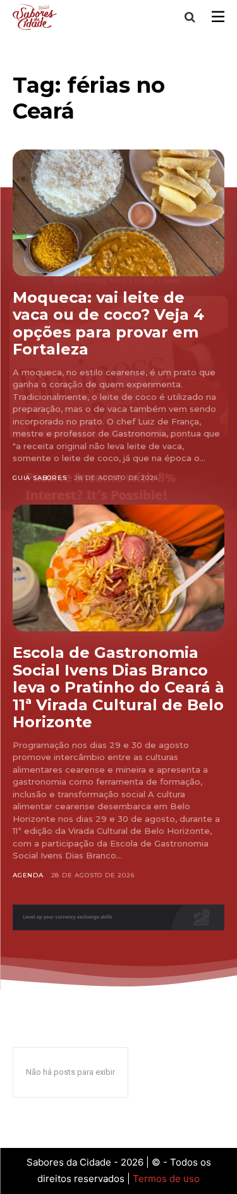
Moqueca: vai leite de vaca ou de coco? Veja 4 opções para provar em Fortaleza (108, 323)
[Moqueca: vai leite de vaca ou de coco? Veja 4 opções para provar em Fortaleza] (118, 212)
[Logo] (37, 17)
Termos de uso (166, 1179)
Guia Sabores (40, 478)
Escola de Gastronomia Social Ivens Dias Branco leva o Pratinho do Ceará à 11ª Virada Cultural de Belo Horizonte (118, 687)
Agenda (28, 875)
